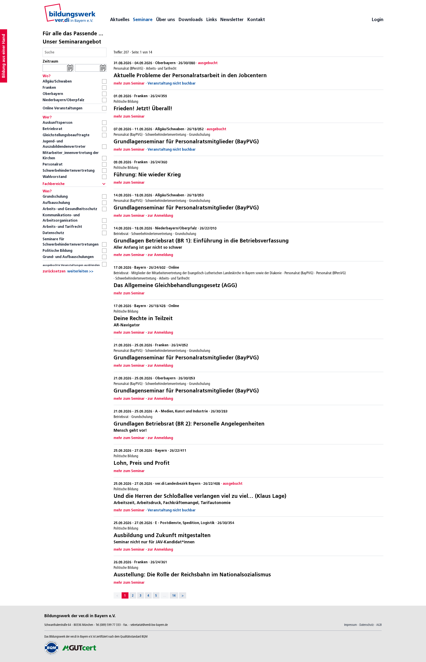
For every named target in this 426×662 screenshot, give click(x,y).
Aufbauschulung (56, 203)
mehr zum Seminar (129, 83)
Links (211, 19)
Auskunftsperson (57, 122)
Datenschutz (53, 233)
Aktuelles (119, 19)
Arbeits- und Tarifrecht (62, 227)
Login (377, 19)
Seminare (142, 19)
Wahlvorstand (55, 177)
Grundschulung (55, 196)
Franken (49, 87)
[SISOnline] (69, 13)
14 (174, 595)
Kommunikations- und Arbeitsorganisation (61, 218)
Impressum (350, 625)
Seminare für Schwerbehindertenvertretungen (71, 241)
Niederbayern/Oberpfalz (63, 100)
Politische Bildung (57, 250)
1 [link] (125, 595)
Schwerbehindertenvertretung (69, 170)
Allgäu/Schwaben (57, 81)
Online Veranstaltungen (62, 108)
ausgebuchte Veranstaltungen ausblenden (71, 265)
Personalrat (53, 164)
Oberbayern (53, 94)
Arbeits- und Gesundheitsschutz (70, 209)
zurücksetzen (54, 271)
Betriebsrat (52, 129)
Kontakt (256, 19)
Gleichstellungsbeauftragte (66, 135)
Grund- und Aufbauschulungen (68, 257)
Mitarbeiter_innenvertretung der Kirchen (71, 155)
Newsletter (232, 19)
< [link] (117, 595)
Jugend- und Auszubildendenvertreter (64, 144)
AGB (379, 625)
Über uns (165, 19)
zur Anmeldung (160, 215)
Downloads (190, 19)
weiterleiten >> (80, 271)
